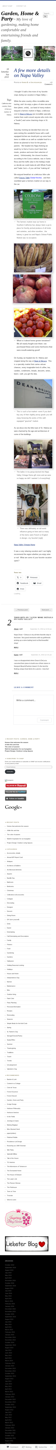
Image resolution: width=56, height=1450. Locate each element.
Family (9, 940)
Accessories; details (13, 853)
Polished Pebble (12, 1137)
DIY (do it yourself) (13, 919)
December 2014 (10, 1337)
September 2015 (10, 1316)
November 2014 (10, 1340)
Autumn (9, 874)
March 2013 (9, 1391)
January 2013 (9, 1397)
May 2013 (8, 1386)
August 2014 (9, 1347)
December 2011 (10, 1430)
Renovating (10, 1015)
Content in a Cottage (13, 1083)
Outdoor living (11, 994)
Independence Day (13, 977)
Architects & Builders (14, 865)
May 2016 (8, 1296)
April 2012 (8, 1420)
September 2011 (10, 1438)
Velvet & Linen (11, 1200)
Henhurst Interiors (13, 1112)
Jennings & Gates (13, 1121)
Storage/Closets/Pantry (14, 1036)
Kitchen (9, 982)
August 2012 (9, 1410)
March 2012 (9, 1422)
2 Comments (48, 83)
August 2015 (9, 1319)
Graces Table (24, 178)
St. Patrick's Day (12, 1032)
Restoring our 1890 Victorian (16, 1145)
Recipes (9, 1011)
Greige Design (11, 1104)
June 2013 (8, 1384)
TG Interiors (11, 1162)
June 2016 (8, 1293)
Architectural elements (14, 870)
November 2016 (10, 1280)
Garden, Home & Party (20, 16)
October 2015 (9, 1314)
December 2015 (10, 1309)
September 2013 (10, 1376)
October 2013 (9, 1373)
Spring (9, 1027)
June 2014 (8, 1353)
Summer (10, 1044)
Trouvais (10, 1195)
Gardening (10, 953)
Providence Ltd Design (14, 1141)
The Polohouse (12, 1187)
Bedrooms (10, 886)
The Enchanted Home (14, 1170)
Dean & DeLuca (26, 114)
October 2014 (9, 1342)
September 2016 (10, 1286)
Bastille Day (11, 878)
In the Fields (11, 1116)
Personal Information (14, 1007)
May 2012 (8, 1417)
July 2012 (8, 1412)
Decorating (10, 903)
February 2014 (10, 1363)
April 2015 (8, 1327)
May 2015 (8, 1324)
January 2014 (9, 1366)
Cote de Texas (12, 1087)
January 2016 (9, 1306)
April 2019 (8, 1278)
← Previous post (21, 610)
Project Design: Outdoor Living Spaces (19, 751)
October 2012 (9, 1404)
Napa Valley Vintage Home (24, 545)
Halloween (10, 961)
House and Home (12, 973)
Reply (16, 647)
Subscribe (10, 771)
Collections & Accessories (15, 895)
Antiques (10, 861)
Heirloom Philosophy (13, 1108)
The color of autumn (12, 747)
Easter (9, 928)
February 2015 (10, 1332)
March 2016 (9, 1301)
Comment (44, 720)
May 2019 (8, 1275)
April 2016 (8, 1298)
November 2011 (10, 1433)
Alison (16, 629)
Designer (10, 907)
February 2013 (10, 1394)
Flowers (9, 944)
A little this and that (12, 744)
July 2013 (8, 1381)
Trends (9, 1060)
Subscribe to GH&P (15, 758)
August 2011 (9, 1441)
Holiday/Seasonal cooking (15, 965)
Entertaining (11, 932)
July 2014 (8, 1350)
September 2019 (10, 1267)
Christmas (10, 890)
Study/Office (11, 1040)
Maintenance (11, 986)
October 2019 (9, 1265)
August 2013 (9, 1378)
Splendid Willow (12, 1154)
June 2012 (8, 1415)
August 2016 (9, 1288)
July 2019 (8, 1273)
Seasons (10, 1019)
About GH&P (7, 6)
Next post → (46, 610)
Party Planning (11, 1002)
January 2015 (9, 1335)
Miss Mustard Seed (13, 1129)
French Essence (12, 1092)
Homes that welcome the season (16, 742)
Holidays (10, 969)
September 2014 (10, 1345)
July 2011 (8, 1443)
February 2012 (10, 1425)
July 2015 (8, 1322)
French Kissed (12, 1096)
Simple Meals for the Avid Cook (17, 1023)
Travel (9, 1056)
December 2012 (10, 1399)
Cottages (10, 899)
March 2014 (9, 1360)
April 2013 (8, 1389)
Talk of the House (12, 1158)
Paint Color (10, 998)
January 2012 (9, 1428)
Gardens (10, 957)
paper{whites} (11, 1133)
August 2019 (9, 1270)
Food (8, 948)
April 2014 (8, 1358)
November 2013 (10, 1371)
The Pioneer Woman (13, 1183)
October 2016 (9, 1283)
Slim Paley (10, 1150)
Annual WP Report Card (15, 857)
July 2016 (8, 1291)
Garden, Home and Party (15, 1100)
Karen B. (25, 82)
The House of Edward (14, 1175)
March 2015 (9, 1329)
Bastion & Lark (12, 1079)
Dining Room (11, 915)
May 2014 (8, 1355)
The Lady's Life (12, 1179)
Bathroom (10, 882)
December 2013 (10, 1368)
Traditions (10, 1052)
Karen (16, 655)
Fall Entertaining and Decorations (18, 936)
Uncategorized (36, 82)
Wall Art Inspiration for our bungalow (18, 749)
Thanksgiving (11, 1048)
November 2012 (10, 1402)
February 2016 (10, 1304)
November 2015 (10, 1311)
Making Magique (12, 1125)
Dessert (9, 911)
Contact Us (21, 6)
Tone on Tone (11, 1191)
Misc (8, 990)
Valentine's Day (12, 1069)
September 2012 (10, 1407)
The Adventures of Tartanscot (17, 1166)
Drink (8, 924)
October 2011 (9, 1435)
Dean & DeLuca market (7, 109)
